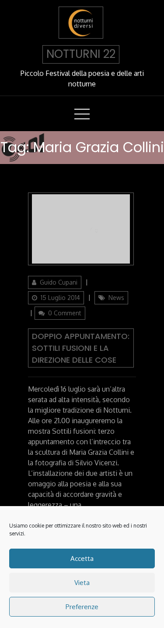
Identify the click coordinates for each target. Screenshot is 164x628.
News (116, 297)
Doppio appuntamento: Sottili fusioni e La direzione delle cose (80, 348)
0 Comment (64, 313)
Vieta (82, 582)
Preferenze (82, 607)
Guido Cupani (58, 282)
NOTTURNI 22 (80, 54)
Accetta (82, 558)
